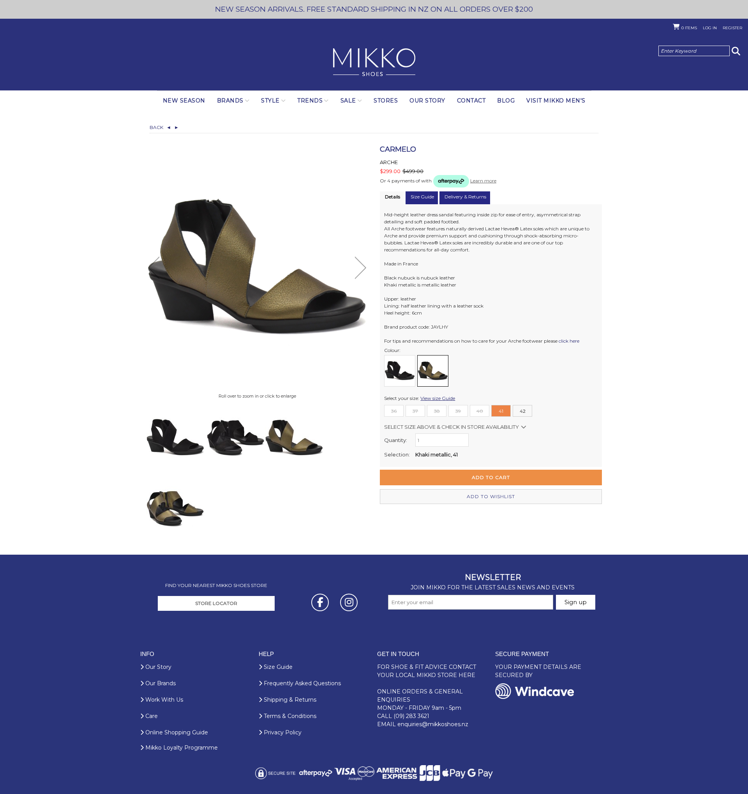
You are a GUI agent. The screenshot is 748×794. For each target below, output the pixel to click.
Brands (230, 100)
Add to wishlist (491, 496)
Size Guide (277, 666)
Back (160, 127)
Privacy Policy (282, 732)
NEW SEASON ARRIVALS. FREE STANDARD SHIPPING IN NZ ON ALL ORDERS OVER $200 (374, 9)
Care (151, 716)
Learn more (483, 181)
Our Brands (160, 683)
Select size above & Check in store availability (451, 427)
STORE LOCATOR (216, 603)
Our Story (427, 100)
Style (270, 100)
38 (437, 411)
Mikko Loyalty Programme (181, 747)
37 (415, 411)
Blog (506, 100)
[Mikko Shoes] (374, 62)
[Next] (360, 267)
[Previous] (153, 267)
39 (458, 411)
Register (732, 27)
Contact (471, 100)
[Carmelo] (175, 437)
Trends (310, 100)
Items (689, 27)
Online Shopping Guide (176, 732)
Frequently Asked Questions (301, 683)
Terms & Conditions (289, 716)
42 (523, 411)
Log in (710, 27)
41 (501, 411)
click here (569, 341)
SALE (348, 100)
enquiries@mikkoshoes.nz (432, 724)
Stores (386, 100)
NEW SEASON (184, 100)
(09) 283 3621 (411, 716)
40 (479, 411)
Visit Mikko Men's (556, 100)
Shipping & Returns (289, 699)
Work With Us (163, 699)
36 (394, 411)
